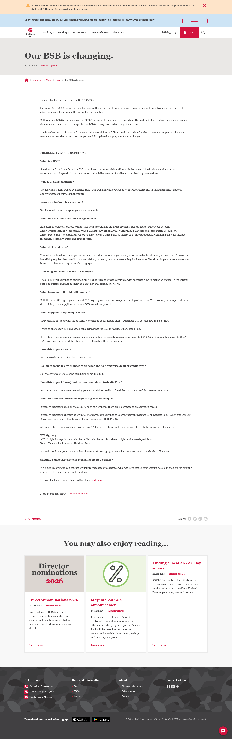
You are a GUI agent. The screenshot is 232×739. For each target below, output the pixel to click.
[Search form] (203, 32)
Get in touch (32, 680)
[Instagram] (177, 686)
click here (97, 480)
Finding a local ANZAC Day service (176, 565)
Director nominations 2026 (53, 600)
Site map (78, 696)
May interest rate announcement (106, 602)
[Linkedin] (173, 686)
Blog (76, 686)
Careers (125, 696)
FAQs (77, 691)
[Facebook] (168, 686)
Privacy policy (128, 691)
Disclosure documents (132, 686)
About (123, 680)
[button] (48, 32)
